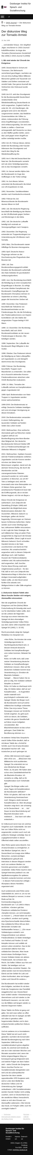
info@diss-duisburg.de (20, 1150)
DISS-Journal (11, 23)
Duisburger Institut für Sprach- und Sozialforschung (20, 7)
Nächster (26, 1114)
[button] (32, 2)
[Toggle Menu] (2, 17)
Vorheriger (7, 1114)
